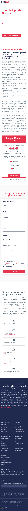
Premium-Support (7, 333)
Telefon (5, 228)
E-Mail (4, 223)
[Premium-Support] (14, 330)
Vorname (5, 211)
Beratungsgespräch (7, 352)
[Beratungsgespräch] (14, 349)
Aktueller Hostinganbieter (9, 245)
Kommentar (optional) (8, 251)
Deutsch (5, 507)
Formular (4, 504)
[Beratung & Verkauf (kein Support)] (14, 358)
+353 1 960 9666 (7, 363)
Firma (4, 205)
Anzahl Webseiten (7, 239)
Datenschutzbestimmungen (10, 263)
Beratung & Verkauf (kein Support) (11, 362)
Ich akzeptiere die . (13, 483)
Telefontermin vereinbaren (9, 353)
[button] (25, 1)
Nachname (5, 217)
